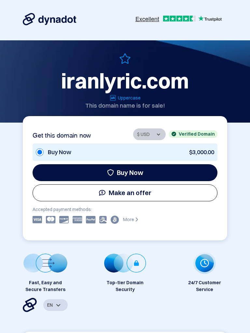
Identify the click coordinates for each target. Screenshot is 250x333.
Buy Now (130, 172)
